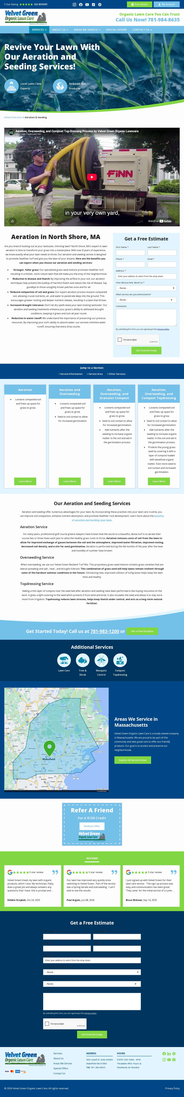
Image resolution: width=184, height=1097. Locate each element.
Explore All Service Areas (132, 760)
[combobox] (133, 288)
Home (7, 117)
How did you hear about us (130, 282)
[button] (39, 29)
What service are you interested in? (133, 294)
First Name (122, 247)
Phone (120, 258)
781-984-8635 (164, 19)
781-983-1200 (104, 631)
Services (18, 117)
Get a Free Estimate (142, 631)
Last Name (153, 247)
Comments (121, 306)
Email (150, 258)
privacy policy (163, 329)
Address (121, 270)
